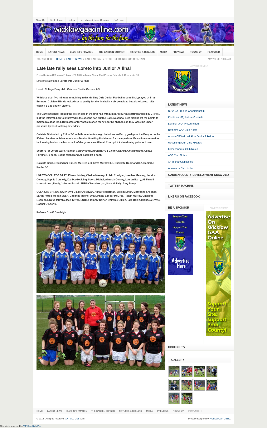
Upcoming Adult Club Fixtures (185, 142)
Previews (178, 52)
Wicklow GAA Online (219, 418)
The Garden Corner (112, 52)
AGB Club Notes (177, 155)
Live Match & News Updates (94, 20)
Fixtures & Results (142, 52)
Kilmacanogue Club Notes (183, 149)
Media (163, 52)
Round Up (196, 52)
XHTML (69, 418)
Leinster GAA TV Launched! (183, 123)
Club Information (81, 52)
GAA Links (118, 20)
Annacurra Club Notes (180, 168)
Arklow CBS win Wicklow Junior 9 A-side (191, 136)
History (71, 20)
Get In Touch (56, 20)
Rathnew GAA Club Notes (182, 129)
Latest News (56, 52)
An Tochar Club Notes (180, 161)
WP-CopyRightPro (32, 426)
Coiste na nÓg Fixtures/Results (185, 117)
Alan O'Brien (53, 75)
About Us (40, 20)
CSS (77, 418)
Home (39, 52)
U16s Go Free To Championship (186, 111)
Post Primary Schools (110, 75)
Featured (214, 52)
